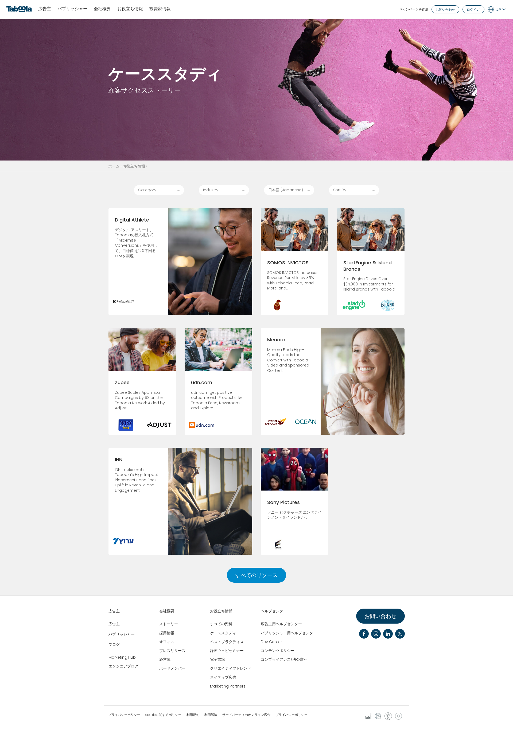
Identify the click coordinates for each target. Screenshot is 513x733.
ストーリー (168, 623)
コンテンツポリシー (277, 650)
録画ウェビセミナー (227, 650)
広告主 (44, 9)
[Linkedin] (388, 634)
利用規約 (192, 715)
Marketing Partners (228, 686)
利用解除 (210, 715)
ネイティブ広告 (223, 677)
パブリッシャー (72, 9)
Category (147, 190)
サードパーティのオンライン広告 (246, 715)
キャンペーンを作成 (413, 9)
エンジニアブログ (123, 666)
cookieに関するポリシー (163, 715)
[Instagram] (376, 634)
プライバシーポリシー (124, 715)
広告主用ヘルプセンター (281, 623)
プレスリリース (172, 650)
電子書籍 (217, 659)
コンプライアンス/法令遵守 (284, 659)
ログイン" (473, 9)
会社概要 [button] (102, 9)
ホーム (113, 166)
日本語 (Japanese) (285, 190)
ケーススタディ (223, 633)
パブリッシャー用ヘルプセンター (289, 633)
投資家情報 (160, 9)
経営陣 (164, 659)
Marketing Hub (122, 657)
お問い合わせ (445, 9)
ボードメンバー (172, 668)
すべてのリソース (256, 575)
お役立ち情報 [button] (130, 9)
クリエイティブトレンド (230, 668)
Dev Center (271, 641)
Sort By (339, 190)
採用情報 (166, 633)
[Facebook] (364, 634)
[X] (400, 634)
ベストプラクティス (227, 641)
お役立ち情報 (134, 166)
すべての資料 (221, 623)
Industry (210, 190)
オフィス (166, 641)
